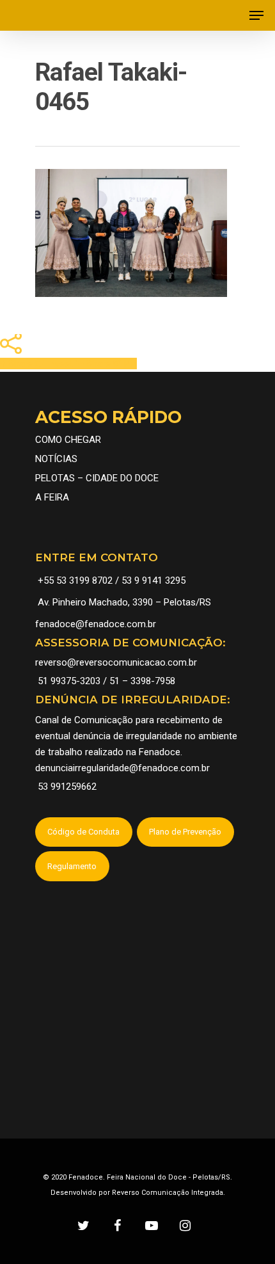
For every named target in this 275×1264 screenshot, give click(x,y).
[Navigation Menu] (256, 15)
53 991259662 (67, 786)
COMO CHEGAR (68, 439)
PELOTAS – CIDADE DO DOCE (97, 478)
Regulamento (72, 866)
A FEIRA (52, 497)
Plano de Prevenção (185, 831)
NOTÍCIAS (56, 459)
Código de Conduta (83, 831)
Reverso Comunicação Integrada (167, 1192)
